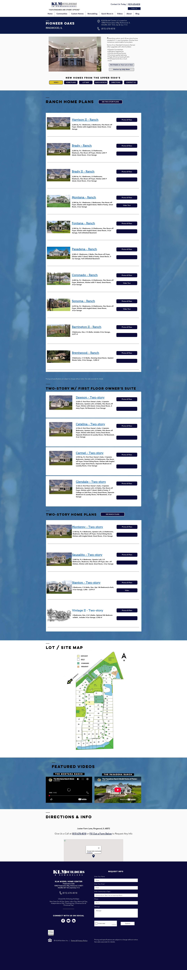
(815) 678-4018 (134, 4)
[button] (134, 8)
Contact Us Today (118, 4)
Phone (96, 899)
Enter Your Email (99, 884)
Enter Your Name (99, 876)
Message (97, 906)
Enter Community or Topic (102, 891)
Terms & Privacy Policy (79, 940)
